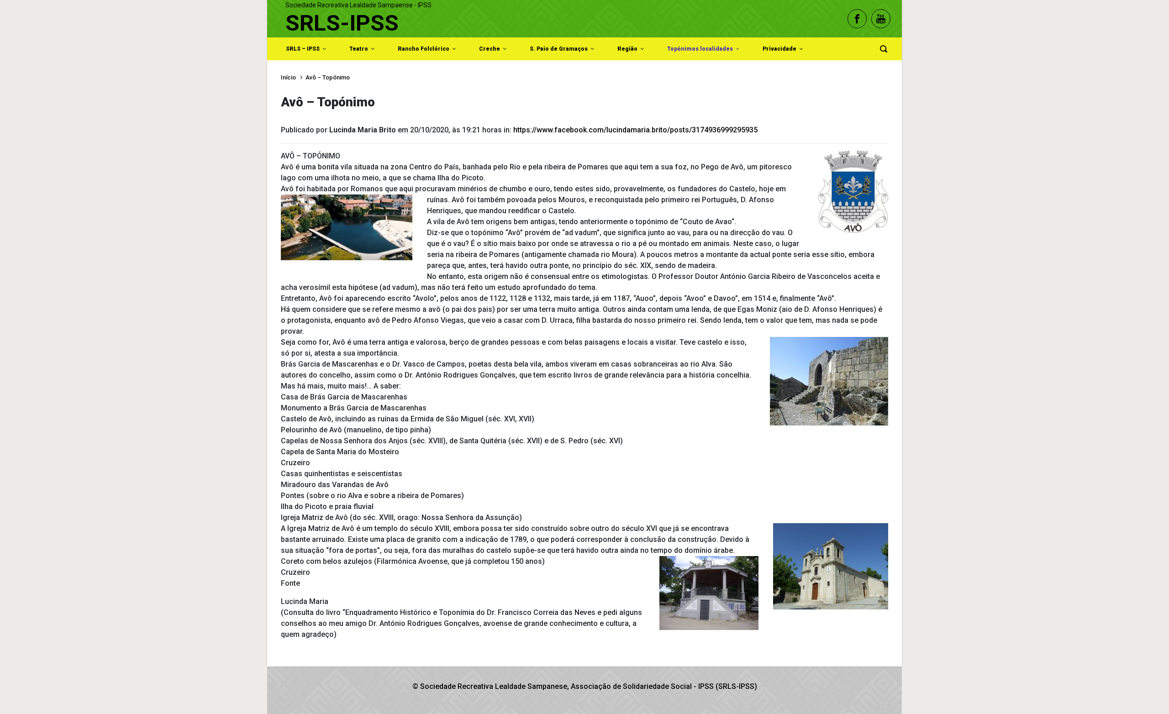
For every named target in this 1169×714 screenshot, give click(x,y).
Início (288, 77)
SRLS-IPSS (342, 23)
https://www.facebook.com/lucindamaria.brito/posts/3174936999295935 (635, 130)
